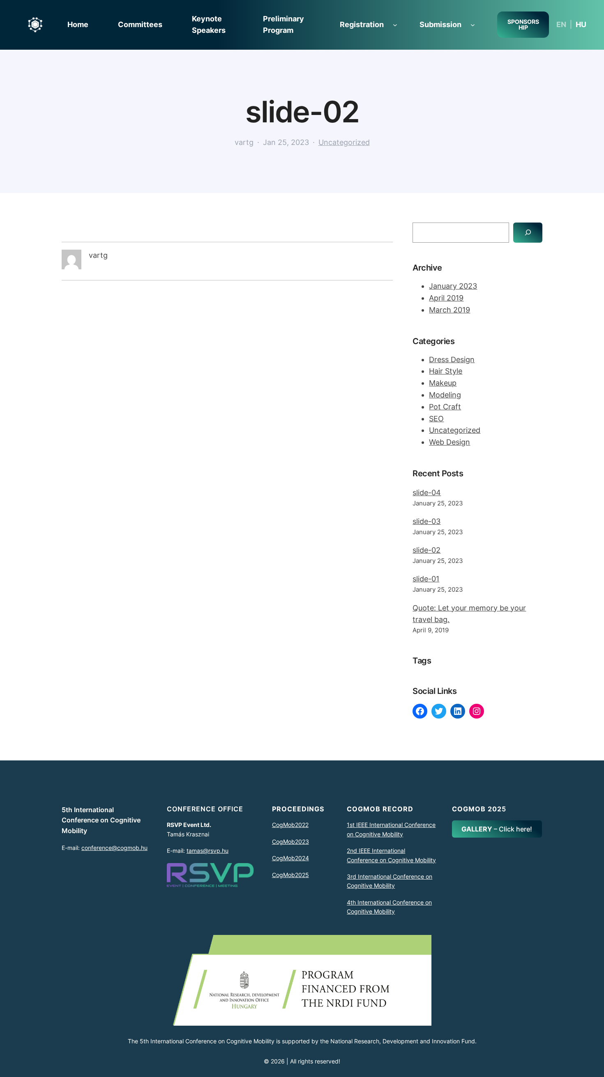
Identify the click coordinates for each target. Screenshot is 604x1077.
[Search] (527, 233)
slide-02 (426, 550)
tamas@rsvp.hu (207, 850)
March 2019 (449, 309)
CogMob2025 (290, 874)
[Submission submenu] (472, 25)
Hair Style (445, 371)
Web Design (449, 442)
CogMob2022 (290, 824)
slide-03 (426, 521)
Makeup (442, 383)
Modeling (445, 394)
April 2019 (446, 298)
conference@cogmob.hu (114, 847)
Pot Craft (445, 406)
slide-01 (426, 578)
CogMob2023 (290, 841)
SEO (436, 418)
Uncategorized (344, 142)
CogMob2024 (290, 857)
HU (581, 24)
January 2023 (453, 286)
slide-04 (427, 492)
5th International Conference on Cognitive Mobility (101, 820)
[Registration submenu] (395, 25)
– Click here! (496, 829)
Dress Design (452, 359)
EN (561, 24)
